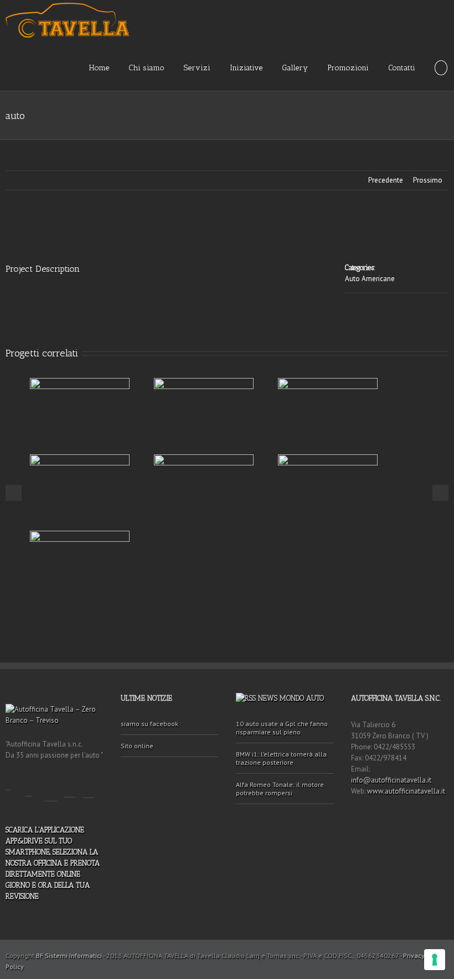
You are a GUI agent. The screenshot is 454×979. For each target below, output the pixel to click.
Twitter (28, 785)
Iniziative (246, 67)
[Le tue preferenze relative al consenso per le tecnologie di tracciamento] (434, 959)
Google (69, 785)
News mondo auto (291, 698)
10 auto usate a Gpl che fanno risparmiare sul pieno (282, 727)
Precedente (385, 180)
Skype (88, 786)
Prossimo (427, 180)
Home (99, 67)
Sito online (137, 746)
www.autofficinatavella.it (406, 791)
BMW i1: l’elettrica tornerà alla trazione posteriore (281, 758)
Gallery (295, 67)
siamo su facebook (149, 723)
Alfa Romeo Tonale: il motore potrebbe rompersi (280, 788)
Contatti (401, 67)
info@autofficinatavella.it (391, 780)
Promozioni (348, 67)
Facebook (8, 782)
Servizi (197, 67)
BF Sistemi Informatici (69, 955)
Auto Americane (370, 278)
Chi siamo (146, 67)
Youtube (50, 787)
